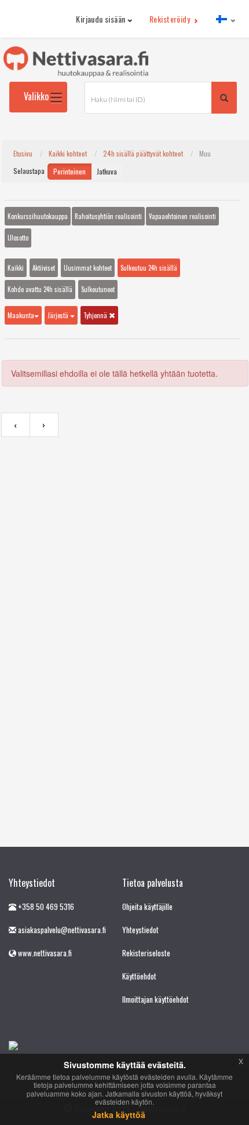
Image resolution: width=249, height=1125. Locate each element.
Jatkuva (107, 171)
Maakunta (21, 315)
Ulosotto (18, 237)
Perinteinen (69, 171)
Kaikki (16, 267)
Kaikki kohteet (68, 153)
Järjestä (58, 315)
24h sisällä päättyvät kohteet (143, 153)
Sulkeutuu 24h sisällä (148, 267)
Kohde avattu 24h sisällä (40, 289)
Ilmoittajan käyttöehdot (155, 999)
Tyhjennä (96, 315)
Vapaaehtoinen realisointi (182, 216)
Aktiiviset (43, 267)
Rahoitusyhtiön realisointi (108, 216)
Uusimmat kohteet (88, 267)
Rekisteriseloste (146, 953)
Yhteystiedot (140, 929)
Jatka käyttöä (118, 1114)
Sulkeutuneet (98, 289)
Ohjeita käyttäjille (147, 906)
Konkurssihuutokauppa (38, 216)
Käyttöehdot (139, 976)
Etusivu (22, 153)
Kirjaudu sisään (100, 19)
